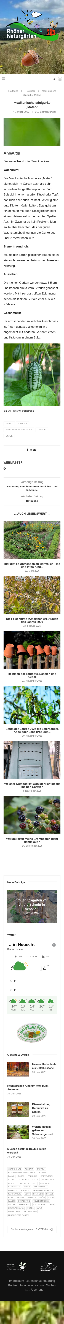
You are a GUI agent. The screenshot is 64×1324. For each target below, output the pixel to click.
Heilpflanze (48, 1180)
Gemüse (22, 424)
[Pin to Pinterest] (31, 449)
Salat (51, 1197)
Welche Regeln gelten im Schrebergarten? (42, 1130)
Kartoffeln (14, 1187)
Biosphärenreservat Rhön (21, 1173)
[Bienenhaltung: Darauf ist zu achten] (18, 1109)
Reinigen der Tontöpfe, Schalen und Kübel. (32, 675)
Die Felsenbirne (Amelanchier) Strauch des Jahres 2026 (32, 620)
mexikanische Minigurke (19, 430)
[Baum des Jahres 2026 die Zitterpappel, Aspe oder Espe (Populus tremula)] (32, 705)
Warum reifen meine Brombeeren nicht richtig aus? (32, 840)
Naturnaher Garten (43, 1190)
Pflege (42, 430)
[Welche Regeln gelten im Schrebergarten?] (18, 1132)
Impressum (16, 1280)
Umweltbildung (16, 1208)
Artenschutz (14, 1169)
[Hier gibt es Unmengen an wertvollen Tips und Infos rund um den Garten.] (32, 540)
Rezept (20, 1197)
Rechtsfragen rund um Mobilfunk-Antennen (28, 1087)
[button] (10, 906)
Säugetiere (39, 1204)
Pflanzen (38, 1194)
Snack (9, 436)
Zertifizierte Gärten (18, 1215)
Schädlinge (24, 1201)
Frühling (32, 1176)
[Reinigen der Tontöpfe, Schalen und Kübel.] (32, 650)
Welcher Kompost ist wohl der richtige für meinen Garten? (32, 785)
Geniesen (24, 1180)
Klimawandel (40, 1187)
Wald (39, 1208)
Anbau (9, 424)
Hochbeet (24, 1183)
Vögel (30, 1208)
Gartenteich (47, 1176)
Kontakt (13, 1285)
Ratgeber (30, 91)
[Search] (54, 79)
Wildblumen (14, 1212)
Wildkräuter (30, 1212)
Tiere (51, 1204)
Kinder (27, 1187)
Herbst (11, 1183)
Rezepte (32, 1197)
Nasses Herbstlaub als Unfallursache (44, 1066)
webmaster (13, 462)
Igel (35, 1183)
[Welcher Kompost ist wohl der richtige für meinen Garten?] (32, 760)
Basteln (41, 1169)
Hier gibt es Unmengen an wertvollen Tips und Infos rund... (32, 565)
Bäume (11, 1176)
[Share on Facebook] (27, 449)
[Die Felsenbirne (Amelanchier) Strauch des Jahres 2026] (32, 595)
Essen (21, 1176)
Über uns (37, 1289)
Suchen (51, 1285)
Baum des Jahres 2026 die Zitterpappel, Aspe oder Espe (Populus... (32, 730)
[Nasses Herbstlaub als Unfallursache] (18, 1069)
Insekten (44, 1183)
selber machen (41, 1201)
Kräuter (25, 1190)
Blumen (42, 1173)
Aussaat (29, 1169)
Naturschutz (14, 1194)
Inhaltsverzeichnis (32, 1285)
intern (27, 1290)
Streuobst (24, 1204)
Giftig (36, 1180)
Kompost (12, 1190)
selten (11, 1204)
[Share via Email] (34, 449)
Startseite (13, 91)
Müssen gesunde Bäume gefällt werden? (26, 1150)
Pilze (10, 1197)
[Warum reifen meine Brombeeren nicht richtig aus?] (32, 815)
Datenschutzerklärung (40, 1280)
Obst (27, 1194)
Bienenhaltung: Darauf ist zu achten (41, 1108)
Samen (11, 1201)
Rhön (42, 1197)
